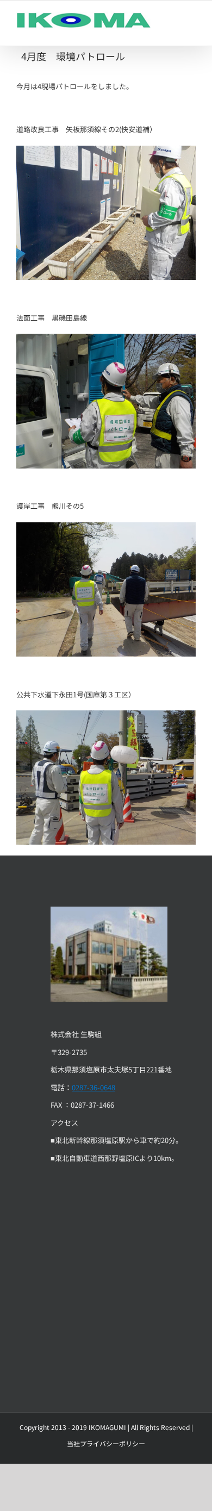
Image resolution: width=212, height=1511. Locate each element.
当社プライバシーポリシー (106, 1443)
